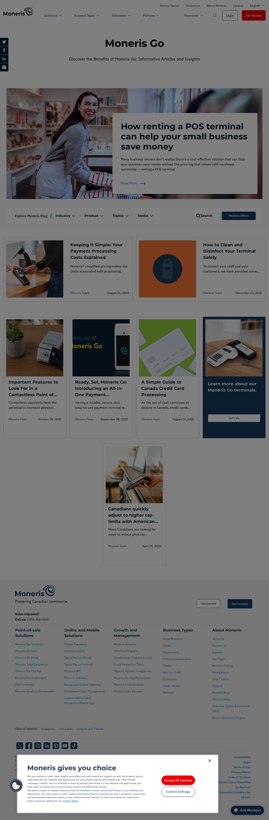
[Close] (209, 760)
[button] (16, 785)
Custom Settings (178, 792)
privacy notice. (71, 800)
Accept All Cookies (178, 780)
